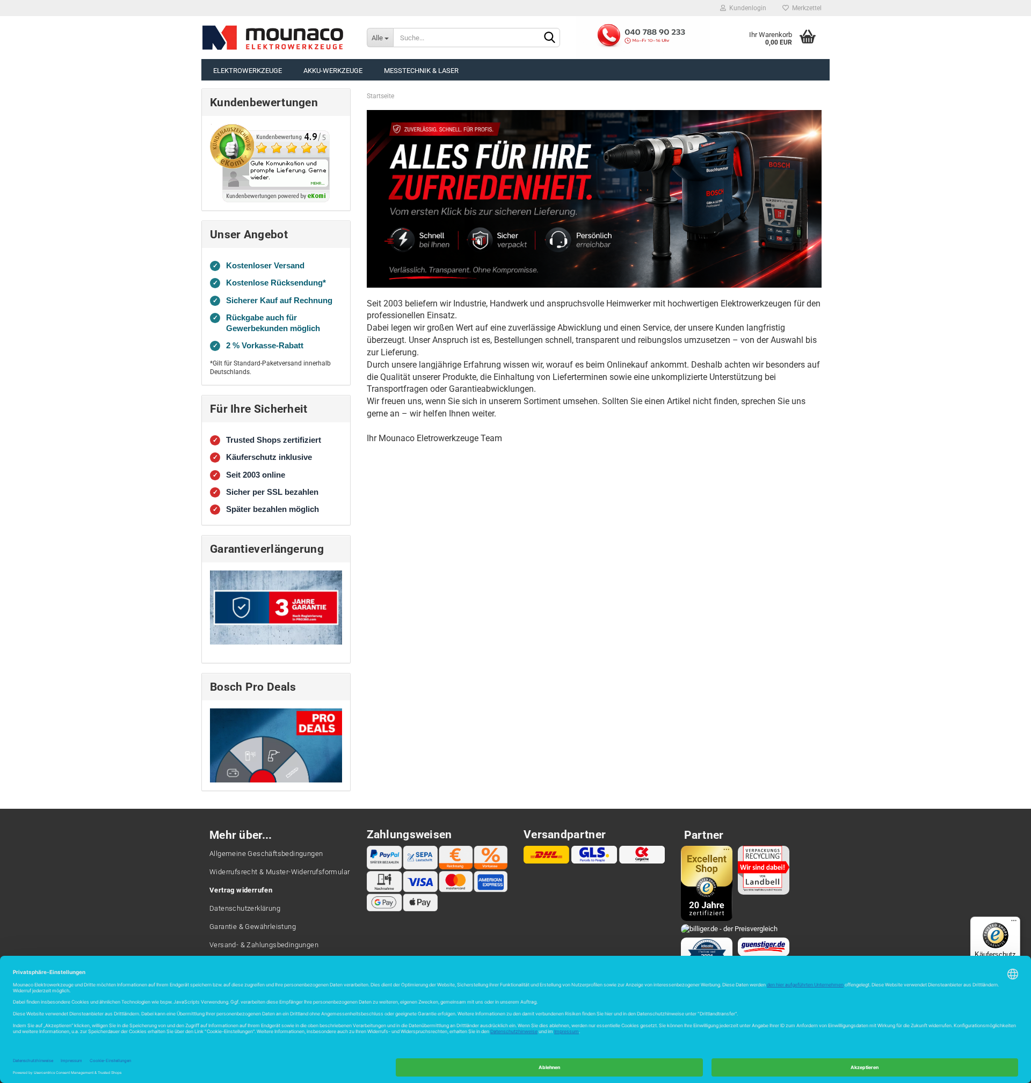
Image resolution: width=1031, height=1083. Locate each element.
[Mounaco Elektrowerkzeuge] (273, 37)
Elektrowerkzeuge (247, 71)
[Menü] (1013, 923)
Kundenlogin (746, 8)
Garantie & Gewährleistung (252, 927)
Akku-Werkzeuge (332, 71)
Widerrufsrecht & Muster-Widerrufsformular (279, 872)
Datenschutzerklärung (244, 908)
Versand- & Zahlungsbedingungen (263, 945)
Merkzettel (805, 8)
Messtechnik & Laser (421, 71)
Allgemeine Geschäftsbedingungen (266, 854)
